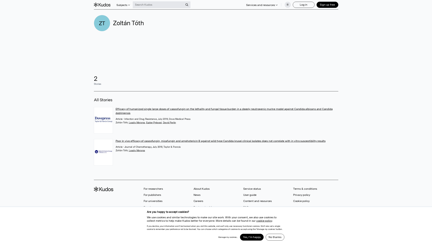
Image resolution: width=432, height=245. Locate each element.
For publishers (152, 195)
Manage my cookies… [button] (228, 237)
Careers (198, 201)
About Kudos (202, 188)
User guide (249, 195)
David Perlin (169, 122)
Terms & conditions (305, 188)
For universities (153, 201)
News (197, 195)
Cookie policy (301, 201)
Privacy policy (301, 195)
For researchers (153, 188)
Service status (252, 188)
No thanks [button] (275, 237)
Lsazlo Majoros (137, 122)
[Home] (102, 5)
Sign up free (327, 4)
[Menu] (288, 5)
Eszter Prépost (154, 122)
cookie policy (264, 220)
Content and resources (257, 201)
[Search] (186, 5)
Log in (303, 4)
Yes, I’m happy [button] (252, 237)
